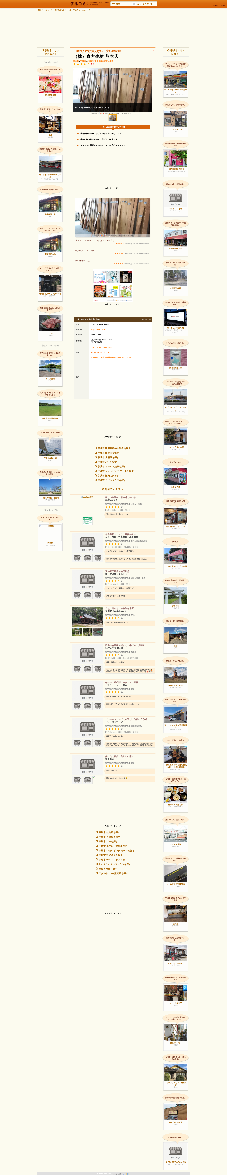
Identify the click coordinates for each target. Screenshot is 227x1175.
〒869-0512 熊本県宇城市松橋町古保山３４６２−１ (112, 357)
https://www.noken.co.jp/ (102, 347)
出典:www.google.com (141, 243)
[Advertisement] (113, 28)
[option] (112, 91)
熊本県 (76, 61)
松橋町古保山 (92, 61)
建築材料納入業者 (106, 61)
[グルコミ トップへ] (89, 3)
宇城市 (83, 61)
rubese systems (104, 1174)
